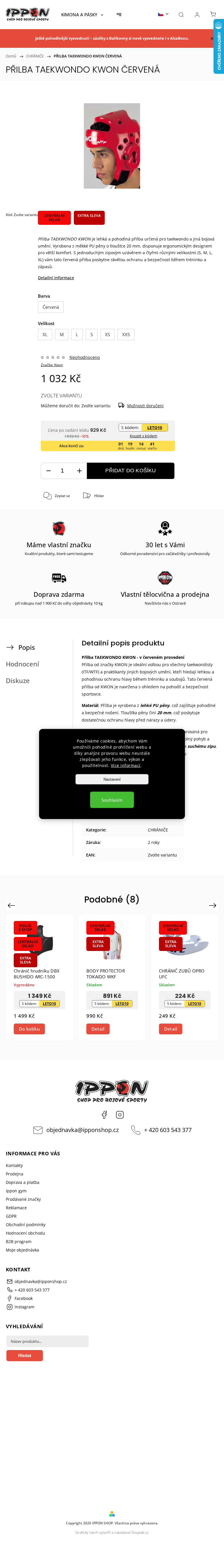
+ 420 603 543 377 (168, 1130)
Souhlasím (112, 800)
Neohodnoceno (84, 357)
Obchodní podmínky (26, 1224)
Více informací (126, 765)
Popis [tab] (26, 647)
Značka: (52, 364)
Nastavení (112, 779)
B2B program (19, 1241)
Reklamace (16, 1207)
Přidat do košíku (130, 470)
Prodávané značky (23, 1199)
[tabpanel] (39, 977)
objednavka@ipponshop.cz (82, 1130)
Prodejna (14, 1174)
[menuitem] (82, 14)
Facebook (104, 1114)
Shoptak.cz (139, 1532)
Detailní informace (56, 277)
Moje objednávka (22, 1250)
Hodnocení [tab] (22, 663)
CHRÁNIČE (158, 830)
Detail (98, 1029)
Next (214, 905)
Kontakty (14, 1165)
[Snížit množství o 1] (48, 471)
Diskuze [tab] (18, 680)
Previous (12, 905)
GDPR (11, 1216)
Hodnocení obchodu (25, 1233)
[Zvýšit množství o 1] (79, 471)
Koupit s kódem (143, 435)
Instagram (120, 1114)
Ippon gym (16, 1191)
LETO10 (154, 427)
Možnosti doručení (145, 405)
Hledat (24, 1355)
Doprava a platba (22, 1182)
